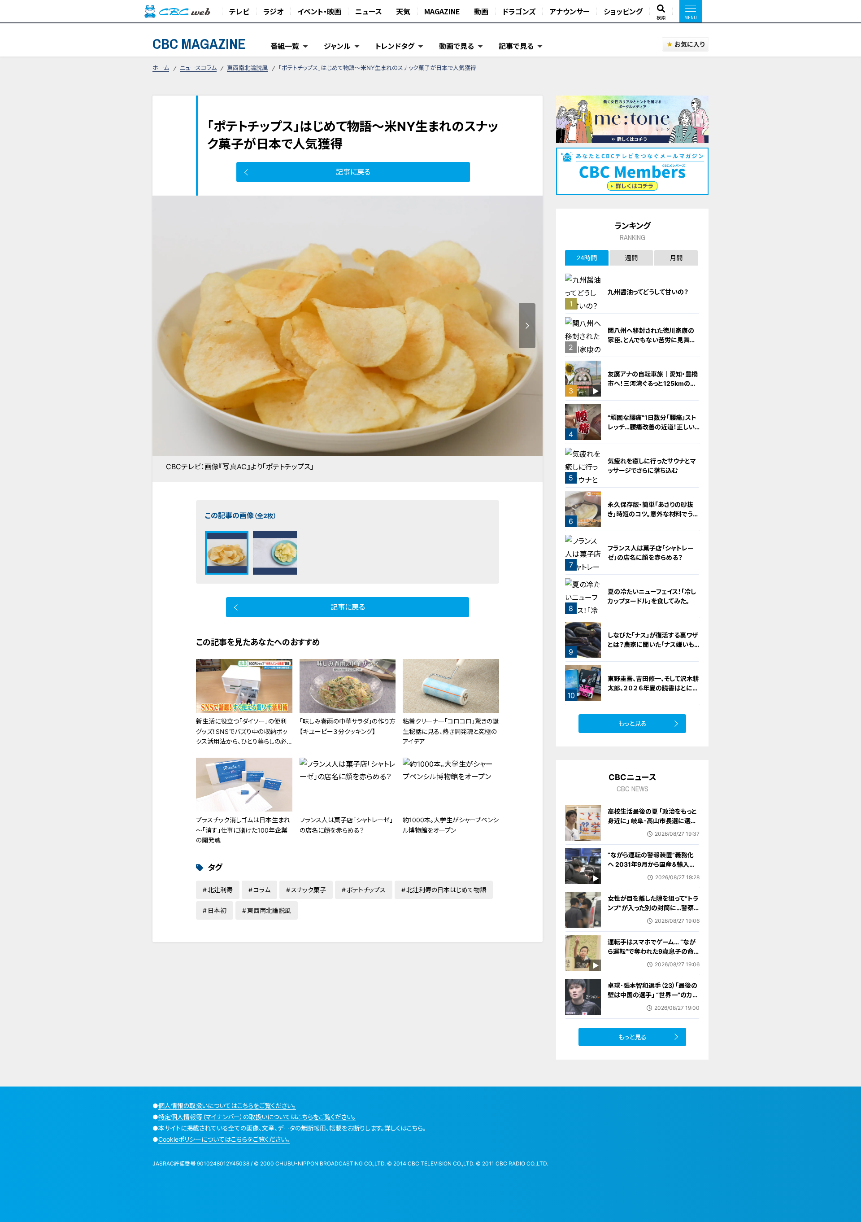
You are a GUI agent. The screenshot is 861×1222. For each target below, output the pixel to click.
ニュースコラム (198, 67)
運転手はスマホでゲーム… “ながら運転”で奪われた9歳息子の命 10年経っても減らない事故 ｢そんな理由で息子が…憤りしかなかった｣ (652, 960)
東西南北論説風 (247, 67)
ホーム (160, 67)
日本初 (217, 910)
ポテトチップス (366, 890)
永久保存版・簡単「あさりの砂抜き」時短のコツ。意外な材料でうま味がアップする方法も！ (653, 514)
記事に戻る (353, 171)
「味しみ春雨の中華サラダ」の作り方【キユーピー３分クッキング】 (348, 726)
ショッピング (623, 11)
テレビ (239, 11)
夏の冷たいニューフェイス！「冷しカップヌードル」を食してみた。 (652, 596)
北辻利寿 (220, 890)
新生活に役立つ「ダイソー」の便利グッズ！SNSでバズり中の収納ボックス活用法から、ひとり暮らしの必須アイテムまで (241, 736)
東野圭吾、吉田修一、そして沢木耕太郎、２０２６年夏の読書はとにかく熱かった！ (653, 688)
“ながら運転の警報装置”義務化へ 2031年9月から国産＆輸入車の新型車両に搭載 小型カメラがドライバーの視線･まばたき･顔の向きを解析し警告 (653, 873)
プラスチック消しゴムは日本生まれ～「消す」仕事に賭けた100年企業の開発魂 (243, 830)
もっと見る (632, 723)
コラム (261, 890)
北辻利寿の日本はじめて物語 (446, 890)
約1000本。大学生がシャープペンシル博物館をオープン (451, 825)
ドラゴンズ (518, 11)
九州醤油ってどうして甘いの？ (648, 292)
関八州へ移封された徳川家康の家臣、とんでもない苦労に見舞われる (652, 340)
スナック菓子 (308, 890)
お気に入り (689, 44)
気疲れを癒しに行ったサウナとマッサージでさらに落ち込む (652, 465)
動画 (481, 11)
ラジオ (273, 11)
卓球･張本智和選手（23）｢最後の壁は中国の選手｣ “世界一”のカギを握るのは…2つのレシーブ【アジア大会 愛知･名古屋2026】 (653, 999)
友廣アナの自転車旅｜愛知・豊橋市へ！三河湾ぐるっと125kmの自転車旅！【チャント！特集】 (653, 383)
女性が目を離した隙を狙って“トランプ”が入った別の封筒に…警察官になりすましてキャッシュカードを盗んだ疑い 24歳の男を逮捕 (653, 912)
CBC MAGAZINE (199, 43)
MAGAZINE (442, 11)
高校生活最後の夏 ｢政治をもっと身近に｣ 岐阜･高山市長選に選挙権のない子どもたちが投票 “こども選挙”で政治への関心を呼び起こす (652, 830)
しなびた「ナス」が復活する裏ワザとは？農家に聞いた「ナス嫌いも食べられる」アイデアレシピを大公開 (654, 649)
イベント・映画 (319, 11)
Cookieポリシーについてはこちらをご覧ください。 (224, 1139)
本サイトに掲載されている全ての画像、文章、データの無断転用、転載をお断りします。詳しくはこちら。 (292, 1128)
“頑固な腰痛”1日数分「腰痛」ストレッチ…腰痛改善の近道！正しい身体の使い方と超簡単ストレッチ (653, 427)
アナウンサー (569, 11)
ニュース (368, 11)
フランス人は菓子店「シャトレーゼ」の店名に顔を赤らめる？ (346, 825)
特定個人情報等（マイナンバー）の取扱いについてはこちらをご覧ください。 (257, 1117)
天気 (403, 11)
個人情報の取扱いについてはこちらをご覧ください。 (227, 1105)
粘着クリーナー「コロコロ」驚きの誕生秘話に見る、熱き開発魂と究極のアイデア (451, 731)
